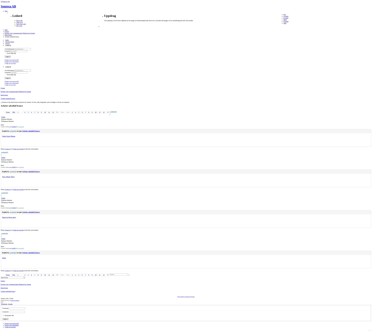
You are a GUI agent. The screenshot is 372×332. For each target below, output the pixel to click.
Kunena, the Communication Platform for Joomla (20, 33)
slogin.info (369, 330)
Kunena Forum (190, 297)
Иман (8, 177)
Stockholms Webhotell (14, 300)
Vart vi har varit (21, 24)
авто (14, 217)
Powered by (181, 297)
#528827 (13, 248)
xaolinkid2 (113, 112)
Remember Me (9, 315)
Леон (13, 177)
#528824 (13, 126)
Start (6, 30)
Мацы (13, 136)
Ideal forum (8, 35)
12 (53, 112)
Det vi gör (19, 20)
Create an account (10, 63)
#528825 (13, 167)
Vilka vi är (19, 22)
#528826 (13, 208)
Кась (4, 177)
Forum (7, 31)
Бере (4, 217)
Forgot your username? (12, 62)
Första (8, 112)
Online (3, 117)
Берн (4, 258)
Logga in (7, 56)
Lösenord (8, 51)
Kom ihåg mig (11, 53)
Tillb (13, 112)
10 (45, 112)
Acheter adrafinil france (31, 131)
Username (5, 308)
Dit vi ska (19, 26)
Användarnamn (10, 49)
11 (49, 112)
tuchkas (9, 217)
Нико (4, 136)
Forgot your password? (12, 60)
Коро (8, 136)
